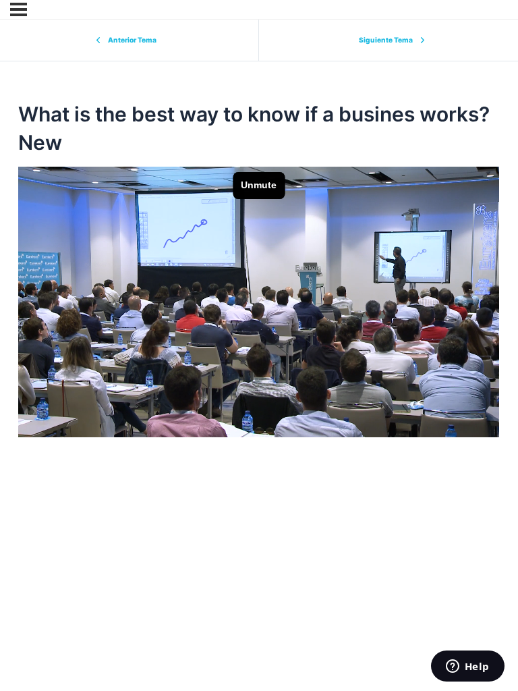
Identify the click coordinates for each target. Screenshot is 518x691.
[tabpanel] (258, 302)
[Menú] (18, 9)
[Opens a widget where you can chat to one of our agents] (467, 667)
